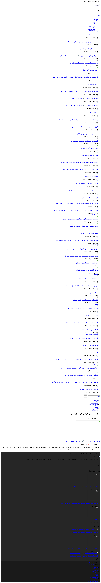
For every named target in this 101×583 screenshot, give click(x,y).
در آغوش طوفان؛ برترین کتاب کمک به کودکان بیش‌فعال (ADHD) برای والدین (79, 503)
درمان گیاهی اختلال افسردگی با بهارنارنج (86, 270)
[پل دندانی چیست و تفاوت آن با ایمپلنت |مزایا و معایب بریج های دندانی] (97, 117)
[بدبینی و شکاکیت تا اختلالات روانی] (97, 342)
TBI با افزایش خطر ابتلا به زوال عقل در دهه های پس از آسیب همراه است (76, 240)
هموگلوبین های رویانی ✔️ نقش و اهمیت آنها (85, 98)
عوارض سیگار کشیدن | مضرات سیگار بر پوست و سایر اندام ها (79, 162)
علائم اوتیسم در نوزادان (91, 34)
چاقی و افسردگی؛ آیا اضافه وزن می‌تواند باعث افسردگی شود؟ (82, 486)
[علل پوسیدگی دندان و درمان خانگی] (97, 131)
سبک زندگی (95, 364)
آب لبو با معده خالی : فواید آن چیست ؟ (86, 183)
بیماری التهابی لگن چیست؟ (90, 176)
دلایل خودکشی (93, 352)
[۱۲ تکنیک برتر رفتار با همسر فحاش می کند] (97, 297)
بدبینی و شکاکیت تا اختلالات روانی (88, 345)
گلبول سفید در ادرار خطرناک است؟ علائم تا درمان (83, 190)
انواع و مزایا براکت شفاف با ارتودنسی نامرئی (84, 127)
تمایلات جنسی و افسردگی (91, 519)
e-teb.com (91, 564)
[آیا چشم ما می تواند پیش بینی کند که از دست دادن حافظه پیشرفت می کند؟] (97, 74)
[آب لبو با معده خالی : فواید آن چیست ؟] (97, 180)
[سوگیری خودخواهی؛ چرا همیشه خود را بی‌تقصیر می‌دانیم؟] (97, 372)
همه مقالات (95, 568)
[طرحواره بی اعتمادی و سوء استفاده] (97, 386)
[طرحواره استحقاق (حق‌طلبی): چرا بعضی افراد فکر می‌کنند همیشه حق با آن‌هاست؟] (97, 379)
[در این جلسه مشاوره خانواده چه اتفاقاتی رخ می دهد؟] (97, 283)
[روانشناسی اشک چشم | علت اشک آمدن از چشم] (97, 60)
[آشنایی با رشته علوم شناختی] (97, 327)
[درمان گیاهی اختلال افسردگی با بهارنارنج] (97, 267)
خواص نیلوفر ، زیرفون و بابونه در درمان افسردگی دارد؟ (81, 256)
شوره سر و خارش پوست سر (89, 148)
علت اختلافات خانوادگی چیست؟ (88, 278)
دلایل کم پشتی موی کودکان (90, 155)
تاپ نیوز (96, 19)
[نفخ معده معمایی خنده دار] (97, 195)
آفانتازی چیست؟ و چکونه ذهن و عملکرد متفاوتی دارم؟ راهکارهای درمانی (76, 203)
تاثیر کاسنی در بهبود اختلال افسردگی (87, 263)
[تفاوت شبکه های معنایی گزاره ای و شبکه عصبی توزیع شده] (97, 216)
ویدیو (96, 304)
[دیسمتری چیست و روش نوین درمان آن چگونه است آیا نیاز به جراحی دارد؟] (97, 207)
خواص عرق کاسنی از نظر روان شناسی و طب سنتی (82, 249)
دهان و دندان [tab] (92, 26)
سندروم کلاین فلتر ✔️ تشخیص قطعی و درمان (84, 48)
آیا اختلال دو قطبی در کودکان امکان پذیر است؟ (84, 338)
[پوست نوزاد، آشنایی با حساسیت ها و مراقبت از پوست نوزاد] (97, 166)
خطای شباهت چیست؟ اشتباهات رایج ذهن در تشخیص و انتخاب (79, 368)
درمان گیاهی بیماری (93, 244)
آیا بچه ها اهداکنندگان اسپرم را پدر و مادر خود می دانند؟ (81, 322)
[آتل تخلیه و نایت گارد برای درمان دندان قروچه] (97, 138)
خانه (97, 417)
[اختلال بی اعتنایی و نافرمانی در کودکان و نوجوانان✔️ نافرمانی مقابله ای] (97, 356)
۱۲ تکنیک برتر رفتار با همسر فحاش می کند (85, 300)
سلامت (96, 20)
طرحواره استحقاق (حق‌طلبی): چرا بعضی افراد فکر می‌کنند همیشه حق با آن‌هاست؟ (73, 382)
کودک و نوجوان (94, 577)
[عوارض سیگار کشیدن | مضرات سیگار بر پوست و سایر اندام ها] (97, 159)
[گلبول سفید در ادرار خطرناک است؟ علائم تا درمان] (97, 187)
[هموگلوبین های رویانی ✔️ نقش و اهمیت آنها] (97, 95)
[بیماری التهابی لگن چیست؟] (97, 173)
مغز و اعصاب (94, 214)
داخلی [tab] (93, 25)
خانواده (96, 274)
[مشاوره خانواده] (97, 290)
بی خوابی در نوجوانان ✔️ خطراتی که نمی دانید (83, 441)
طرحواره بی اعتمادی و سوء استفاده (87, 389)
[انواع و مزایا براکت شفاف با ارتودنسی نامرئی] (97, 124)
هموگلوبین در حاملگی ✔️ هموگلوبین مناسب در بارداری (82, 105)
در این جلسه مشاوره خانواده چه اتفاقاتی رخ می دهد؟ (82, 285)
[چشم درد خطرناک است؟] (97, 67)
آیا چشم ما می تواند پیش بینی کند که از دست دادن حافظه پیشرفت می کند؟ (75, 77)
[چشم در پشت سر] (97, 81)
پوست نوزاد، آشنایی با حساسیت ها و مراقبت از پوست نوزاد (80, 169)
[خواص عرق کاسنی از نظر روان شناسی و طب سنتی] (97, 246)
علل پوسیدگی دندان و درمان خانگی (87, 134)
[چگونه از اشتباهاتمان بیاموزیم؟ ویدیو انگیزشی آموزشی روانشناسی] (97, 312)
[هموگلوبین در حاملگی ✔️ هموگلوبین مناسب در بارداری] (97, 102)
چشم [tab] (93, 23)
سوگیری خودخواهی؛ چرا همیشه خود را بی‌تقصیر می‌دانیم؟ (81, 375)
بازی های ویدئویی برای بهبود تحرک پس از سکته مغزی (82, 308)
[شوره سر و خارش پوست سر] (97, 145)
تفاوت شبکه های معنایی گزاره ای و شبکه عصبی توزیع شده (80, 219)
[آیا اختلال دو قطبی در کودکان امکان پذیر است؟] (97, 335)
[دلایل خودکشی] (97, 349)
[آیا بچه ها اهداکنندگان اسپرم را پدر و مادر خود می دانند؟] (97, 319)
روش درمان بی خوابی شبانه (89, 233)
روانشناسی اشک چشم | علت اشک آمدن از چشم (83, 63)
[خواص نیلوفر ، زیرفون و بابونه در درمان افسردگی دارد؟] (97, 253)
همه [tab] (94, 22)
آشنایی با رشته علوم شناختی (89, 329)
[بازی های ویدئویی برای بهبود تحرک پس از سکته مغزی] (97, 305)
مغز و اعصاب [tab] (92, 30)
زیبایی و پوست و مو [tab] (90, 27)
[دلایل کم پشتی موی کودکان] (97, 152)
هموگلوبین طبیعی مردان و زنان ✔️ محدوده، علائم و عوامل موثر (79, 56)
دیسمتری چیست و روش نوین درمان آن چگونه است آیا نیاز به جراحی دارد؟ (76, 210)
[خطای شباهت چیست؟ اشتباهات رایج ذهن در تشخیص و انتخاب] (97, 365)
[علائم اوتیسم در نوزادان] (97, 31)
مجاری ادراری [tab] (91, 29)
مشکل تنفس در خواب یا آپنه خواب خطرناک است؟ (83, 41)
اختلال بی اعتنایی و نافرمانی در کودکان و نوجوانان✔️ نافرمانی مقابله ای (77, 359)
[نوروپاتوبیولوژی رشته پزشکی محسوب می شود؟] (97, 223)
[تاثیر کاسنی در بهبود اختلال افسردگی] (97, 260)
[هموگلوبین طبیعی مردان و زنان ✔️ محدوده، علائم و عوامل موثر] (97, 53)
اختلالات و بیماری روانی (92, 334)
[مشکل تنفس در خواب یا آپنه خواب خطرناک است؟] (97, 39)
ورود (99, 5)
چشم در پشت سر (92, 84)
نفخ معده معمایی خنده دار (90, 197)
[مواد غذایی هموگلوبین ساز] (97, 109)
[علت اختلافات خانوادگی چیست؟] (97, 276)
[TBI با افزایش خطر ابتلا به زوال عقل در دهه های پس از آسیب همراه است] (97, 237)
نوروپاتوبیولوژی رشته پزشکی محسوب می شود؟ (84, 226)
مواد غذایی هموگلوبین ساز (90, 112)
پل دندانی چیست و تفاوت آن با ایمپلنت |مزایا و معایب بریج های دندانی (77, 119)
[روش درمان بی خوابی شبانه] (97, 230)
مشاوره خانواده (93, 293)
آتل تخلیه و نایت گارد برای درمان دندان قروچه (84, 141)
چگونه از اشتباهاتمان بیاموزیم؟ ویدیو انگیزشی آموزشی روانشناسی (78, 315)
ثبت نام (95, 5)
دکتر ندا (89, 444)
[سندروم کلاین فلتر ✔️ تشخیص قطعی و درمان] (97, 46)
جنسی (96, 579)
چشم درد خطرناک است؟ (90, 70)
